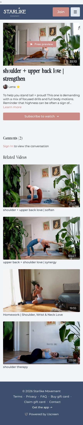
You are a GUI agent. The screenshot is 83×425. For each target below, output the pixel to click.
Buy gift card (60, 396)
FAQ (43, 396)
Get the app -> (42, 407)
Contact (55, 402)
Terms (17, 396)
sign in (8, 146)
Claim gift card (34, 402)
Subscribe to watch (40, 116)
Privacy (31, 396)
